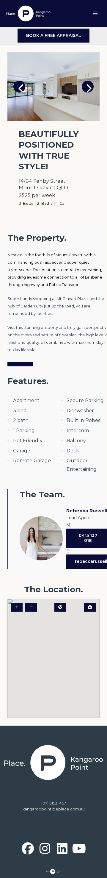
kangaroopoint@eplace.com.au (54, 809)
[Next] (88, 87)
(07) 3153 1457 (53, 803)
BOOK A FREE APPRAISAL (53, 35)
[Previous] (19, 87)
